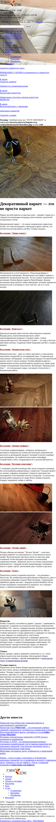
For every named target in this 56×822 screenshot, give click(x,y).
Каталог (8, 42)
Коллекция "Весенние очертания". (16, 464)
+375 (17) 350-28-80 (13, 38)
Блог (7, 52)
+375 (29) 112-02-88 (13, 31)
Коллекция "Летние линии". (13, 548)
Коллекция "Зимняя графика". (14, 446)
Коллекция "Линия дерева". (13, 233)
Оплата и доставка (13, 47)
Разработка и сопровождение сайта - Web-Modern (22, 821)
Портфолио (15, 61)
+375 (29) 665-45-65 (13, 33)
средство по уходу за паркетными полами (26, 659)
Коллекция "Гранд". (9, 571)
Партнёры (14, 59)
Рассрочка (9, 49)
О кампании (15, 57)
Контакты (9, 64)
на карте (39, 22)
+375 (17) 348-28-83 (12, 36)
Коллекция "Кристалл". (11, 329)
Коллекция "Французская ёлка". (15, 349)
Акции (8, 45)
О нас (7, 54)
